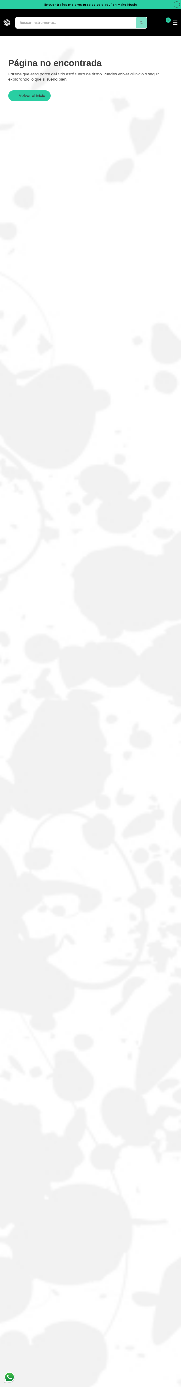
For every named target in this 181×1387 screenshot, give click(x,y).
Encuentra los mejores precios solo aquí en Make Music (90, 4)
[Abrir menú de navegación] (175, 22)
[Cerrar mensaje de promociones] (177, 4)
